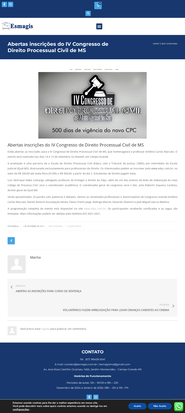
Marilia (35, 257)
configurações (21, 409)
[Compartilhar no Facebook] (11, 240)
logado (46, 328)
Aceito (137, 406)
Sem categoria (56, 226)
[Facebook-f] (4, 4)
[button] (88, 13)
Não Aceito (159, 406)
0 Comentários (74, 226)
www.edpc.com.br (95, 208)
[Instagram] (10, 4)
